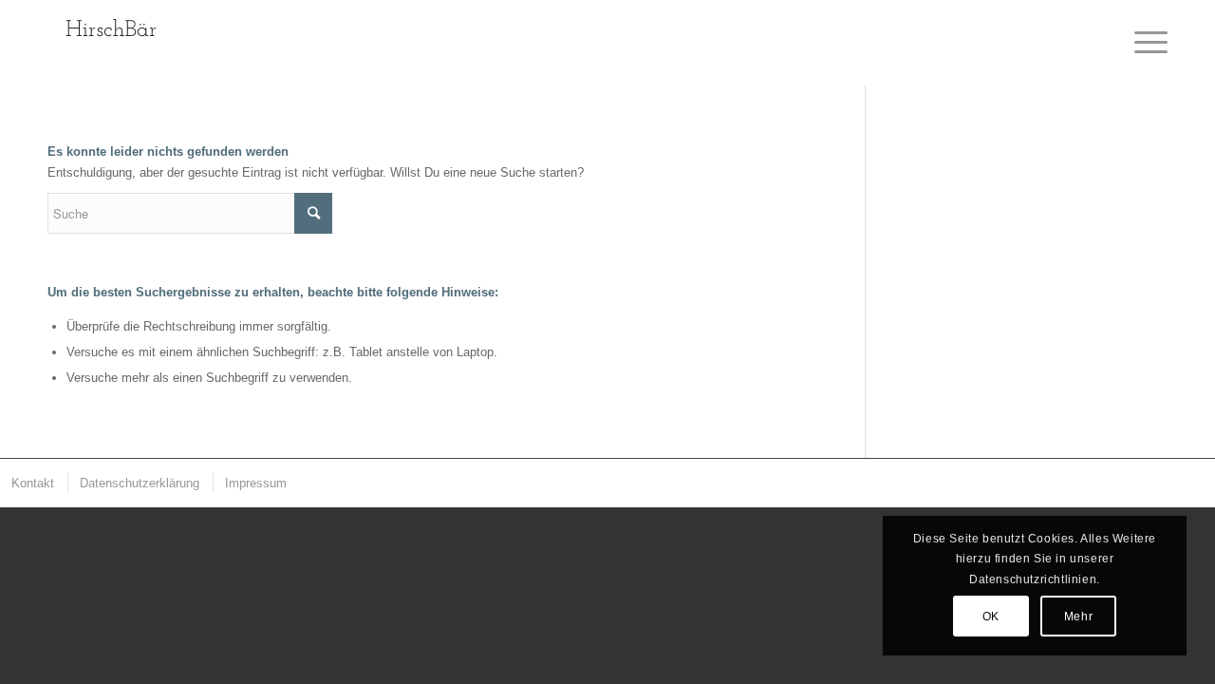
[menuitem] (32, 483)
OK (991, 616)
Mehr (1078, 616)
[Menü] (1145, 43)
